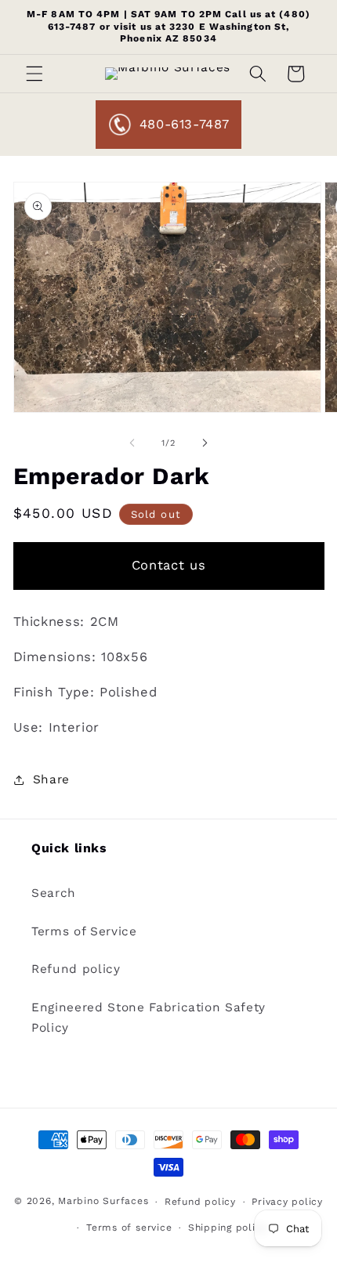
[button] (34, 73)
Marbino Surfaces (103, 1201)
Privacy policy (287, 1201)
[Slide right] (204, 443)
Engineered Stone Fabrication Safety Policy (148, 1018)
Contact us (169, 565)
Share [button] (51, 779)
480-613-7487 (185, 124)
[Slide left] (132, 443)
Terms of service (129, 1227)
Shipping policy (227, 1227)
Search (53, 893)
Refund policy (76, 969)
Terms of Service (84, 931)
